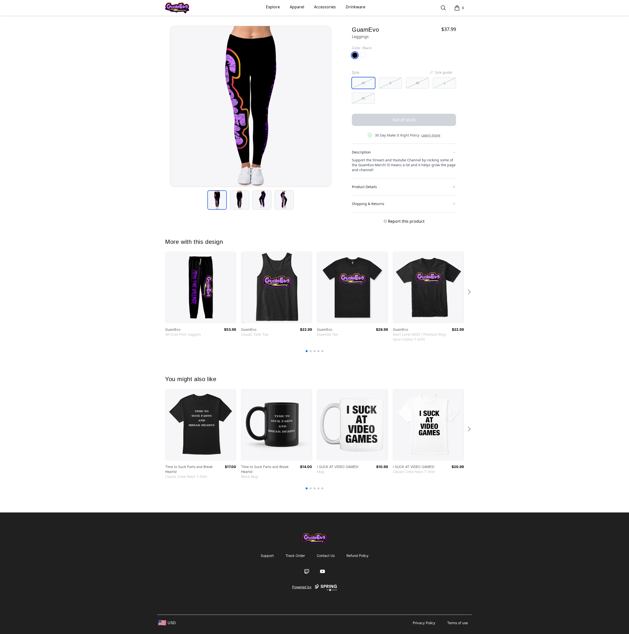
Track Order (295, 555)
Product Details (364, 186)
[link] (200, 287)
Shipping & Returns (368, 203)
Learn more (430, 135)
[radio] (363, 83)
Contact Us (326, 555)
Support (267, 555)
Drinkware (355, 7)
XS (363, 83)
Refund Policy (357, 555)
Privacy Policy (424, 623)
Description (361, 152)
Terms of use (457, 623)
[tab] (217, 200)
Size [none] (355, 72)
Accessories (325, 7)
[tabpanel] (250, 106)
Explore (273, 7)
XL (363, 98)
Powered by (302, 587)
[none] (440, 72)
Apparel (297, 7)
